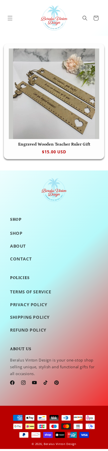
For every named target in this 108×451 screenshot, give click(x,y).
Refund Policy (28, 330)
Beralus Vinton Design (60, 444)
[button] (10, 18)
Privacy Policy (28, 304)
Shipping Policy (30, 317)
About (18, 246)
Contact (21, 259)
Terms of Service (30, 292)
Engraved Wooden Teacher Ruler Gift (54, 144)
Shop (16, 233)
